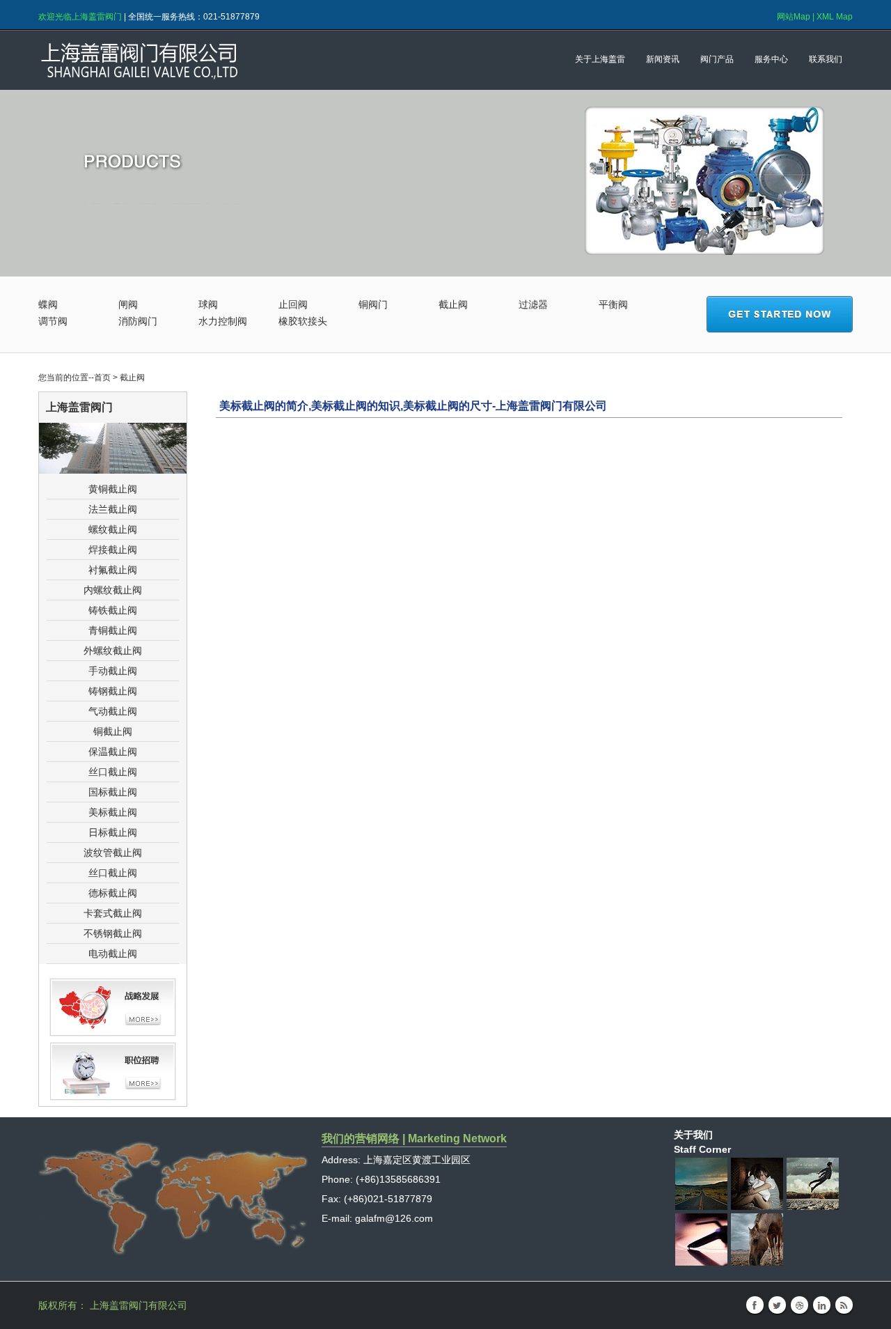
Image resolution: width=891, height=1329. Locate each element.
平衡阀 (613, 304)
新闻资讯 (662, 59)
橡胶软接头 (302, 321)
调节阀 (53, 321)
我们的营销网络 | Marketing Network (414, 1138)
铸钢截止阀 (112, 691)
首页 (102, 377)
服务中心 (771, 59)
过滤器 (533, 304)
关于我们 (693, 1134)
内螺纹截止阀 (113, 590)
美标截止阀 (112, 812)
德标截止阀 (112, 893)
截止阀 (453, 304)
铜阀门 (373, 304)
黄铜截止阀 (112, 489)
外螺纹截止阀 (113, 650)
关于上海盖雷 (600, 59)
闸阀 (128, 304)
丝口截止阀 (112, 771)
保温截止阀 (112, 751)
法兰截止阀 (112, 509)
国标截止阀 (112, 792)
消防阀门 (137, 321)
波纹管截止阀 (113, 852)
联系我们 (825, 59)
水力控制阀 (222, 321)
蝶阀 (48, 304)
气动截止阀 (112, 711)
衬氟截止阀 (112, 569)
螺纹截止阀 (112, 529)
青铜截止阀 (112, 630)
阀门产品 (717, 59)
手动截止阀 (112, 670)
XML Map (835, 17)
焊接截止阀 (112, 549)
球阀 (208, 304)
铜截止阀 (112, 731)
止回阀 (293, 304)
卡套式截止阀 (113, 913)
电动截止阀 (112, 953)
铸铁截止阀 (112, 610)
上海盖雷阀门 (201, 60)
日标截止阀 (112, 832)
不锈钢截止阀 (113, 933)
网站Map (793, 17)
